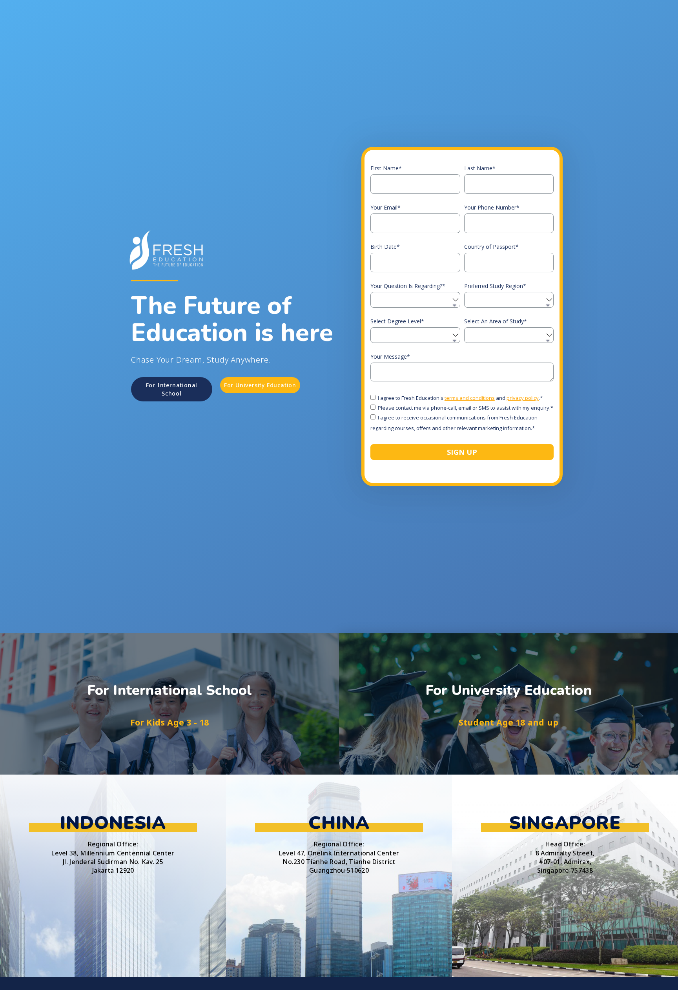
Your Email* (385, 207)
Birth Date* (385, 247)
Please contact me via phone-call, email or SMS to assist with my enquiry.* (465, 408)
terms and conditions (470, 398)
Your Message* (390, 356)
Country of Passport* (491, 247)
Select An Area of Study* (495, 321)
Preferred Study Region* (495, 286)
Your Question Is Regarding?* (407, 286)
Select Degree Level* (397, 321)
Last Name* (480, 168)
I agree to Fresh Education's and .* (460, 398)
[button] (171, 389)
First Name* (386, 168)
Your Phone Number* (491, 207)
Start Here (170, 734)
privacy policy (523, 398)
